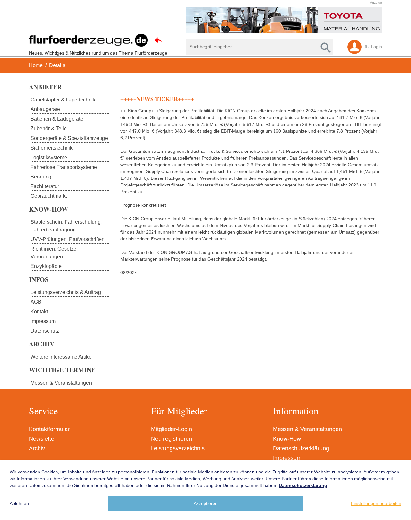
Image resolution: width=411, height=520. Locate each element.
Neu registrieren (171, 439)
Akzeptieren (206, 503)
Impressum (287, 458)
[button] (202, 20)
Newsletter (42, 439)
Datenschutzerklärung (301, 448)
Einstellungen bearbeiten (376, 503)
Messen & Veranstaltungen (307, 429)
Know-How (287, 439)
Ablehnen (19, 503)
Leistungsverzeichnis (178, 448)
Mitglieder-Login (171, 429)
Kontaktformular (49, 429)
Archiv (37, 448)
